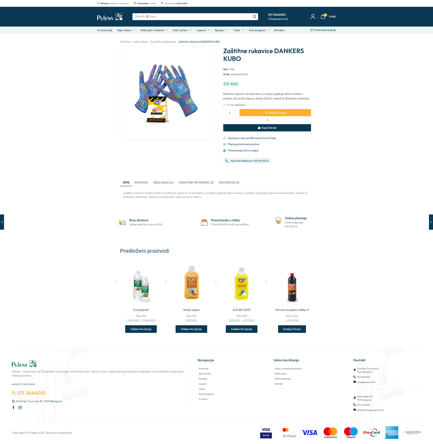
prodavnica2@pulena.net (370, 410)
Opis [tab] (126, 182)
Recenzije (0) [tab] (229, 182)
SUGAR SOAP (242, 310)
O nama (203, 399)
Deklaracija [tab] (163, 182)
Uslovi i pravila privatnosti (288, 368)
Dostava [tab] (141, 182)
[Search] (254, 16)
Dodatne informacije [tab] (196, 182)
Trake (202, 388)
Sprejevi (203, 378)
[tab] (126, 182)
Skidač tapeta (191, 310)
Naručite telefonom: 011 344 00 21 (250, 160)
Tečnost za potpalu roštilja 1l (292, 310)
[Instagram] (20, 407)
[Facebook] (13, 407)
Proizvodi (203, 368)
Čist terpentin (141, 310)
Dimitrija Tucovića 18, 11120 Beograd (368, 370)
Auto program (206, 393)
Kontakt (279, 383)
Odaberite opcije (158, 298)
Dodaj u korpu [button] (309, 298)
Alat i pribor (140, 41)
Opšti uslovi (281, 373)
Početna (125, 41)
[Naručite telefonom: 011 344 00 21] (227, 161)
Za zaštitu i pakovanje (163, 41)
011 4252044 (363, 404)
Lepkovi (203, 383)
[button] (328, 16)
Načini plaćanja (283, 378)
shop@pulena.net (366, 382)
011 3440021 (363, 377)
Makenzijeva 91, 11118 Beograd (365, 398)
